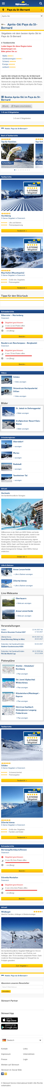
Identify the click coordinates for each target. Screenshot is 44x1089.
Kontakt (4, 1049)
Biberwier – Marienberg (12, 315)
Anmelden (6, 991)
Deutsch (10, 1040)
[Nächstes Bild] (41, 155)
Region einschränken (22, 106)
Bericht (21, 336)
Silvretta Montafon (9, 878)
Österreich (5, 318)
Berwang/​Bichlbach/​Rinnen (14, 850)
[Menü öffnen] (3, 3)
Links (25, 1049)
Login (25, 1059)
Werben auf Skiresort (10, 1065)
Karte (6, 106)
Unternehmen (28, 1054)
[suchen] (40, 3)
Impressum (6, 1054)
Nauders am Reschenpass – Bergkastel (19, 343)
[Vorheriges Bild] (3, 155)
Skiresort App (7, 1013)
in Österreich (20, 218)
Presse (4, 1059)
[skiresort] (22, 3)
